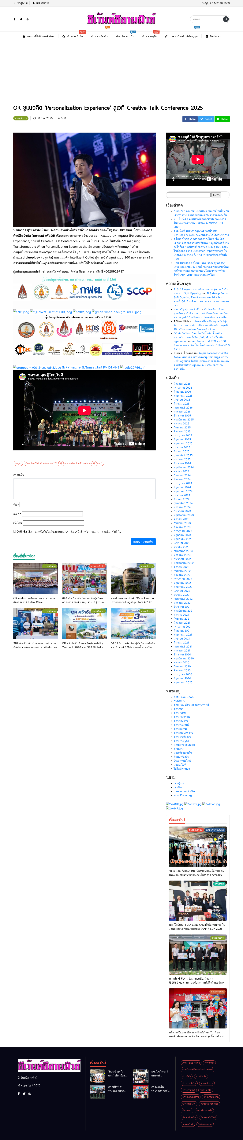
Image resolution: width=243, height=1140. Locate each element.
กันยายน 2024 (182, 475)
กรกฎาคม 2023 (183, 531)
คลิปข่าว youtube (184, 744)
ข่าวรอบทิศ (180, 728)
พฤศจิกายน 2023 (184, 515)
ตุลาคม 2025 (181, 423)
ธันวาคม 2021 (182, 606)
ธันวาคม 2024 (182, 463)
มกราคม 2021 (182, 650)
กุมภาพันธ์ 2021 (183, 646)
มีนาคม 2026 (181, 403)
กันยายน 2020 (182, 666)
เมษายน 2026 (182, 399)
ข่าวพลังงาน (181, 720)
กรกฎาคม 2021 (183, 626)
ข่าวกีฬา (179, 708)
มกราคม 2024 (182, 507)
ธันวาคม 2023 (182, 511)
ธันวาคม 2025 (182, 415)
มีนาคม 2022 (181, 594)
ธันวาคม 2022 (182, 558)
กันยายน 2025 (182, 427)
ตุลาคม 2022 (181, 566)
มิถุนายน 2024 (182, 487)
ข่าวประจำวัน (182, 716)
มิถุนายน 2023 (182, 535)
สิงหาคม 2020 (182, 670)
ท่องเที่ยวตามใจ (183, 752)
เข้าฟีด (178, 787)
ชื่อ (16, 504)
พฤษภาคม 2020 (183, 682)
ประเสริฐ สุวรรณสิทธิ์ (186, 309)
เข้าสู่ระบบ (22, 3)
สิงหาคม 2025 (182, 431)
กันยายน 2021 (182, 618)
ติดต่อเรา (179, 748)
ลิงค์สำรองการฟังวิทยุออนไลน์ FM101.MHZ (90, 367)
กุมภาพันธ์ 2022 (183, 598)
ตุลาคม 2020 (181, 662)
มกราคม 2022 (182, 602)
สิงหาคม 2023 (182, 527)
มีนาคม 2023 (181, 546)
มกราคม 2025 (182, 459)
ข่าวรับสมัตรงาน (183, 732)
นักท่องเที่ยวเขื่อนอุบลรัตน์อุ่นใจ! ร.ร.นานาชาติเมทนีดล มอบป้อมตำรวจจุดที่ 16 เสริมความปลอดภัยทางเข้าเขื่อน (201, 313)
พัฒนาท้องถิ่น (181, 756)
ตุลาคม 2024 (181, 471)
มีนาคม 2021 (181, 642)
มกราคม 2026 (182, 411)
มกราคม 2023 (182, 554)
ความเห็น (18, 474)
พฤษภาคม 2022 (183, 586)
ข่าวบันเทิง (180, 712)
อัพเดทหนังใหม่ (182, 760)
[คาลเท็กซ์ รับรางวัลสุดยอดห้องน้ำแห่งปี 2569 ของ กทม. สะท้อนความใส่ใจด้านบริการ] (198, 954)
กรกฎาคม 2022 (183, 578)
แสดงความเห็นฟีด (184, 791)
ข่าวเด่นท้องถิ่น (182, 736)
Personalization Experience (77, 463)
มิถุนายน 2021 (182, 630)
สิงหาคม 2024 (182, 479)
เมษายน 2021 (182, 638)
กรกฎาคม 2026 (183, 387)
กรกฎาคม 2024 (183, 483)
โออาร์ (99, 463)
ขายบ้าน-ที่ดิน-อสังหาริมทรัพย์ (191, 704)
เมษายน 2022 (182, 590)
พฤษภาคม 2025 (183, 443)
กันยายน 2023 (182, 523)
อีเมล (17, 513)
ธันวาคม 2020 (182, 654)
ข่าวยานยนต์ (181, 724)
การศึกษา (179, 700)
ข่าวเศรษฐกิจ (181, 740)
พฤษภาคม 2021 (183, 634)
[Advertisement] (121, 74)
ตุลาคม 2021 (181, 614)
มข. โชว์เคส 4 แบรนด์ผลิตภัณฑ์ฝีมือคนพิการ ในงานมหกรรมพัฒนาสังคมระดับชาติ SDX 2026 (200, 223)
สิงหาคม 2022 (182, 574)
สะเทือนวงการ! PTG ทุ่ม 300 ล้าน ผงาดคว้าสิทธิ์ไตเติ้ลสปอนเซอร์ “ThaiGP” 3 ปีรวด (202, 345)
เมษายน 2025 (182, 447)
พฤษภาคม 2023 (183, 539)
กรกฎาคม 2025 (183, 435)
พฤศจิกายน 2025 (184, 419)
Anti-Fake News (183, 696)
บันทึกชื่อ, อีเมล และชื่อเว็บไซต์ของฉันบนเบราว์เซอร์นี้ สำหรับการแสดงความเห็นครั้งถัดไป (69, 531)
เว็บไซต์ (17, 523)
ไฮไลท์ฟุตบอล (182, 768)
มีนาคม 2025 (181, 451)
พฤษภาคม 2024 (183, 491)
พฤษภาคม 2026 (183, 395)
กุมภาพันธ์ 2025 (183, 455)
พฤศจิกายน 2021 (183, 610)
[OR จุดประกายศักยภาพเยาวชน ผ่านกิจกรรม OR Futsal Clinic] (35, 578)
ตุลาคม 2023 (181, 519)
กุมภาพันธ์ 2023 (183, 550)
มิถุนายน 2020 (182, 678)
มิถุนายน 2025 (182, 439)
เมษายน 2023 (182, 542)
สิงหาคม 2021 (182, 622)
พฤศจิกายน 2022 (184, 562)
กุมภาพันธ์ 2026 (183, 407)
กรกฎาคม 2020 (183, 674)
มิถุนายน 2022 (182, 582)
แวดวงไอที (180, 764)
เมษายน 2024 (182, 495)
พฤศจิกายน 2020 (184, 658)
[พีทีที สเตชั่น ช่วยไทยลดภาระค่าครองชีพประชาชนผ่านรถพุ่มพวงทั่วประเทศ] (35, 623)
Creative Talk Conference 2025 (42, 463)
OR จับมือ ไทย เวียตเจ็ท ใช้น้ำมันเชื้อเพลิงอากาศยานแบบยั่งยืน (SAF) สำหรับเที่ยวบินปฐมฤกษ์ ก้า (199, 337)
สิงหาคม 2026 (182, 383)
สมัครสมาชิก (42, 3)
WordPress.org (183, 795)
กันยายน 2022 (182, 570)
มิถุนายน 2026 (182, 391)
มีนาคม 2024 (181, 499)
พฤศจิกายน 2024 (184, 467)
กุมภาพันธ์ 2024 (183, 503)
